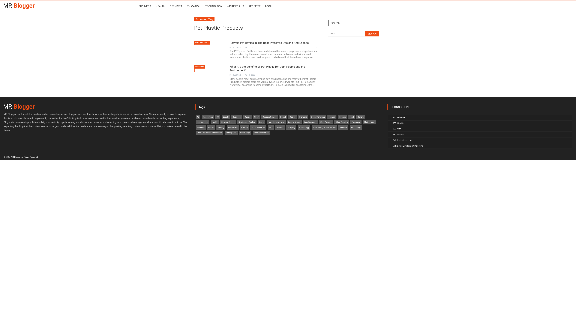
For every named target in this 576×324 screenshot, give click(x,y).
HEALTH (160, 6)
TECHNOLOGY (213, 6)
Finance (342, 117)
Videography (231, 133)
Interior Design (294, 122)
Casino (247, 117)
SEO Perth (397, 129)
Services (280, 127)
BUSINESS (145, 6)
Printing (221, 127)
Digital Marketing (318, 117)
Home (261, 122)
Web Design (245, 133)
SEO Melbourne (399, 117)
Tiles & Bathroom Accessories (209, 133)
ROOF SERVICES (258, 127)
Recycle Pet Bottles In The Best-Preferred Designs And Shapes (269, 43)
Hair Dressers (202, 122)
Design (293, 117)
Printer (211, 127)
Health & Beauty (228, 122)
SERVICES (176, 6)
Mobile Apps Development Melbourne (408, 146)
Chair (256, 117)
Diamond (303, 117)
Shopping (291, 127)
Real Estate (232, 127)
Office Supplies (342, 122)
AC (198, 117)
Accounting (208, 117)
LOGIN (269, 6)
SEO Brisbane (398, 135)
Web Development (261, 133)
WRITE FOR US (235, 6)
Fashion (332, 117)
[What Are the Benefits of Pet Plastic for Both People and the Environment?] (210, 75)
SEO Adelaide (398, 123)
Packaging (356, 122)
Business (237, 117)
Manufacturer (202, 43)
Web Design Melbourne (402, 140)
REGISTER (255, 6)
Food (352, 117)
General (361, 117)
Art (218, 117)
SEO (270, 127)
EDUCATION (193, 6)
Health (215, 122)
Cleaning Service (269, 117)
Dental (283, 117)
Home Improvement (276, 122)
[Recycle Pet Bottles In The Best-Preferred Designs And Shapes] (210, 51)
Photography (369, 122)
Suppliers (199, 67)
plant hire (200, 127)
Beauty (226, 117)
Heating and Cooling (246, 122)
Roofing (244, 127)
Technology (356, 127)
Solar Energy (304, 127)
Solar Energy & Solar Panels (324, 127)
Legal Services (310, 122)
